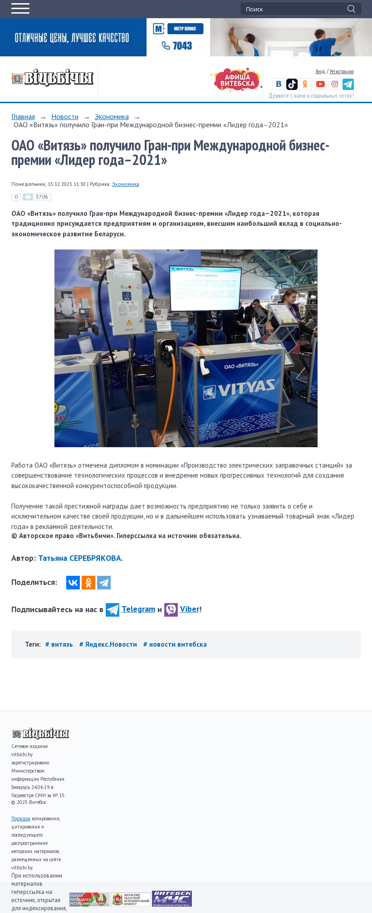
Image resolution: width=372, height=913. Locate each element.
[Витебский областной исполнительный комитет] (131, 904)
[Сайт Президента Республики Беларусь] (90, 904)
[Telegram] (104, 582)
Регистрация (342, 71)
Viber (189, 609)
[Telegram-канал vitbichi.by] (348, 88)
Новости (64, 116)
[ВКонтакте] (73, 582)
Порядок (20, 818)
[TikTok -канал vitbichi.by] (292, 88)
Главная (23, 116)
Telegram (138, 609)
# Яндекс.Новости (109, 644)
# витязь (60, 644)
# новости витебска (175, 644)
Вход (320, 71)
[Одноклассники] (88, 582)
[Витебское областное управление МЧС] (172, 904)
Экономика (112, 116)
